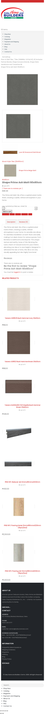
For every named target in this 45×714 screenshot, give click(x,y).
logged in (17, 272)
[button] (1, 682)
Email (30, 214)
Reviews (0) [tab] (23, 222)
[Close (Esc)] (7, 710)
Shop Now (6, 688)
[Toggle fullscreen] (3, 710)
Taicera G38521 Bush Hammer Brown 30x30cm (22, 361)
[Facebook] (2, 667)
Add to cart (7, 211)
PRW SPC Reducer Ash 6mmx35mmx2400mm (22, 482)
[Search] (42, 685)
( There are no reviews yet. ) (12, 188)
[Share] (5, 710)
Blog (4, 701)
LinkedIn (18, 214)
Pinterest (24, 214)
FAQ (4, 703)
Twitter (12, 214)
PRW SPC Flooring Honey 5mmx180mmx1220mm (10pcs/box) (22, 526)
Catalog (6, 691)
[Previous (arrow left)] (1, 713)
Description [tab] (11, 222)
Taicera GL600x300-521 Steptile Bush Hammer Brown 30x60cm (22, 406)
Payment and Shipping (11, 42)
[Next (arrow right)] (3, 713)
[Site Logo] (12, 13)
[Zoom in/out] (1, 710)
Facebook (5, 214)
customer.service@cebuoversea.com (15, 629)
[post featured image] (18, 299)
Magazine (6, 693)
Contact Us (8, 52)
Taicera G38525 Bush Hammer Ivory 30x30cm (22, 318)
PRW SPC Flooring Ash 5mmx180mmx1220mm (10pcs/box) (22, 572)
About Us (7, 44)
